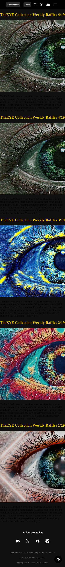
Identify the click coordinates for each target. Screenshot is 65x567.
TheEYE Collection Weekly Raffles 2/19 (32, 323)
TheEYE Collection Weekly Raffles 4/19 (32, 15)
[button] (56, 5)
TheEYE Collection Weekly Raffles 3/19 (32, 220)
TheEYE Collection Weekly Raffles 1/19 (32, 425)
